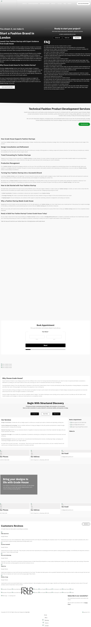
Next (45, 345)
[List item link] (80, 425)
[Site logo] (9, 3)
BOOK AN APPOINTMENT (83, 3)
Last (54, 339)
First (37, 339)
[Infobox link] (14, 455)
